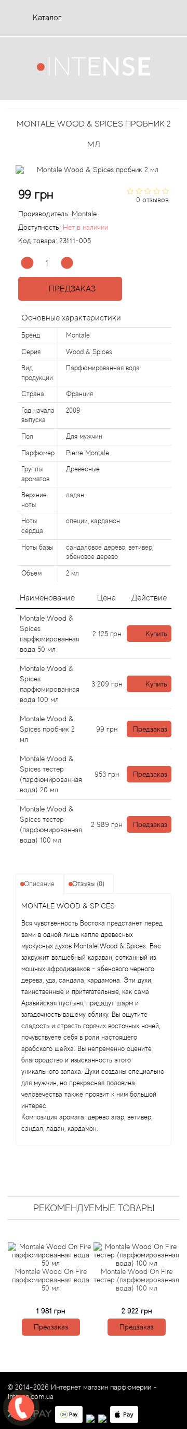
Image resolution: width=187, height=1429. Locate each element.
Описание (39, 884)
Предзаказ (70, 288)
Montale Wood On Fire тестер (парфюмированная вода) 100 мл (136, 1279)
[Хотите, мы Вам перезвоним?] (21, 1408)
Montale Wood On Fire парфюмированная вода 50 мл (50, 1279)
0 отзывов (152, 199)
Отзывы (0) (88, 884)
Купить (156, 633)
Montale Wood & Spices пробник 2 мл (47, 729)
